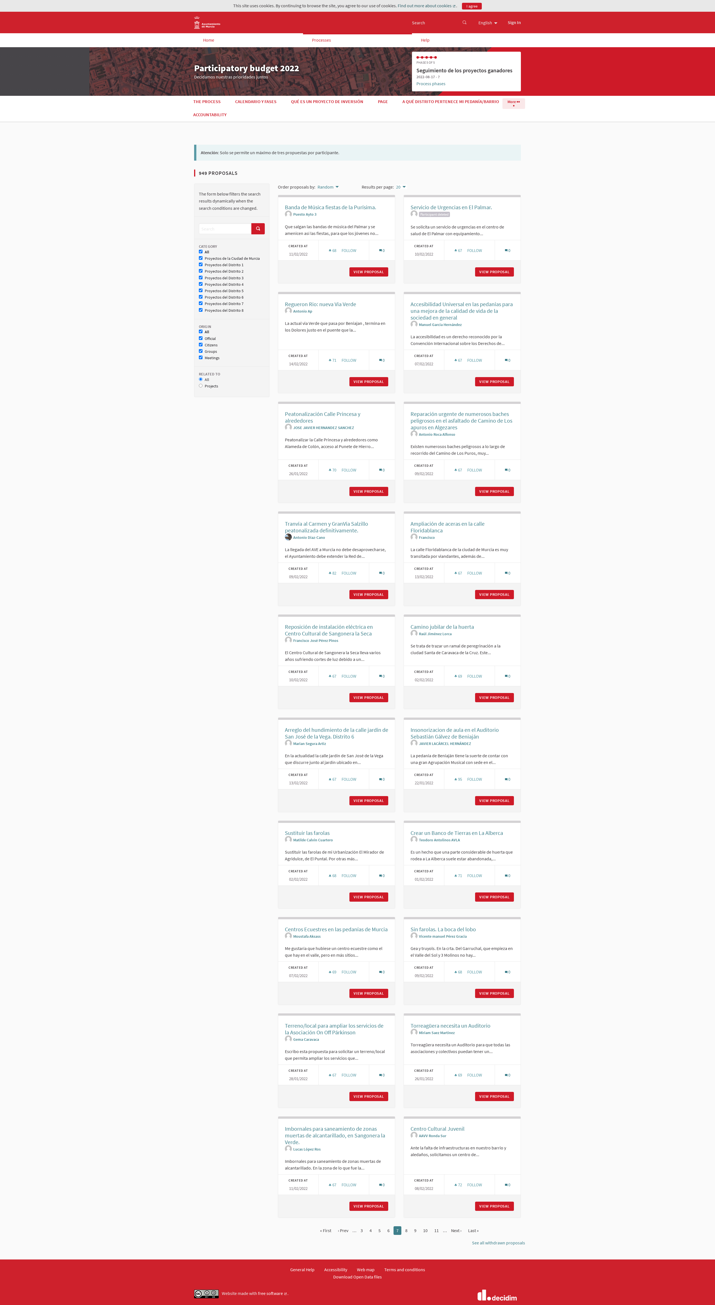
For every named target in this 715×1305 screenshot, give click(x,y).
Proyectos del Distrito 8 (224, 310)
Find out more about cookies (427, 6)
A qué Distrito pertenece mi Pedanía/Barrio (450, 101)
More (512, 101)
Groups (211, 351)
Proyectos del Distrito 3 (224, 278)
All (207, 252)
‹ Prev (343, 1230)
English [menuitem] (485, 22)
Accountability (210, 114)
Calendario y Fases (256, 101)
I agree (472, 6)
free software (272, 1293)
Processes (321, 40)
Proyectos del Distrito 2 (224, 271)
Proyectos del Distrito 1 (224, 265)
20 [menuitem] (398, 187)
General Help (302, 1269)
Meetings (212, 358)
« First (325, 1230)
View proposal (371, 271)
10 (425, 1230)
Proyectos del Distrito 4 (224, 284)
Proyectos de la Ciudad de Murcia (232, 258)
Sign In (514, 22)
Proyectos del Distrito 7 (224, 303)
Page (383, 101)
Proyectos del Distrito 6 (224, 297)
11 (436, 1230)
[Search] (464, 22)
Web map (366, 1269)
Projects (211, 386)
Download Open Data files (357, 1277)
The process (207, 101)
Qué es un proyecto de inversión (327, 101)
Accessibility (335, 1269)
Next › (456, 1230)
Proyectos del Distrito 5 (224, 291)
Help (425, 40)
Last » (473, 1230)
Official (210, 338)
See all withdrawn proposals (498, 1243)
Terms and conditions (404, 1269)
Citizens (211, 345)
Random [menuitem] (325, 187)
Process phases (430, 83)
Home (208, 40)
